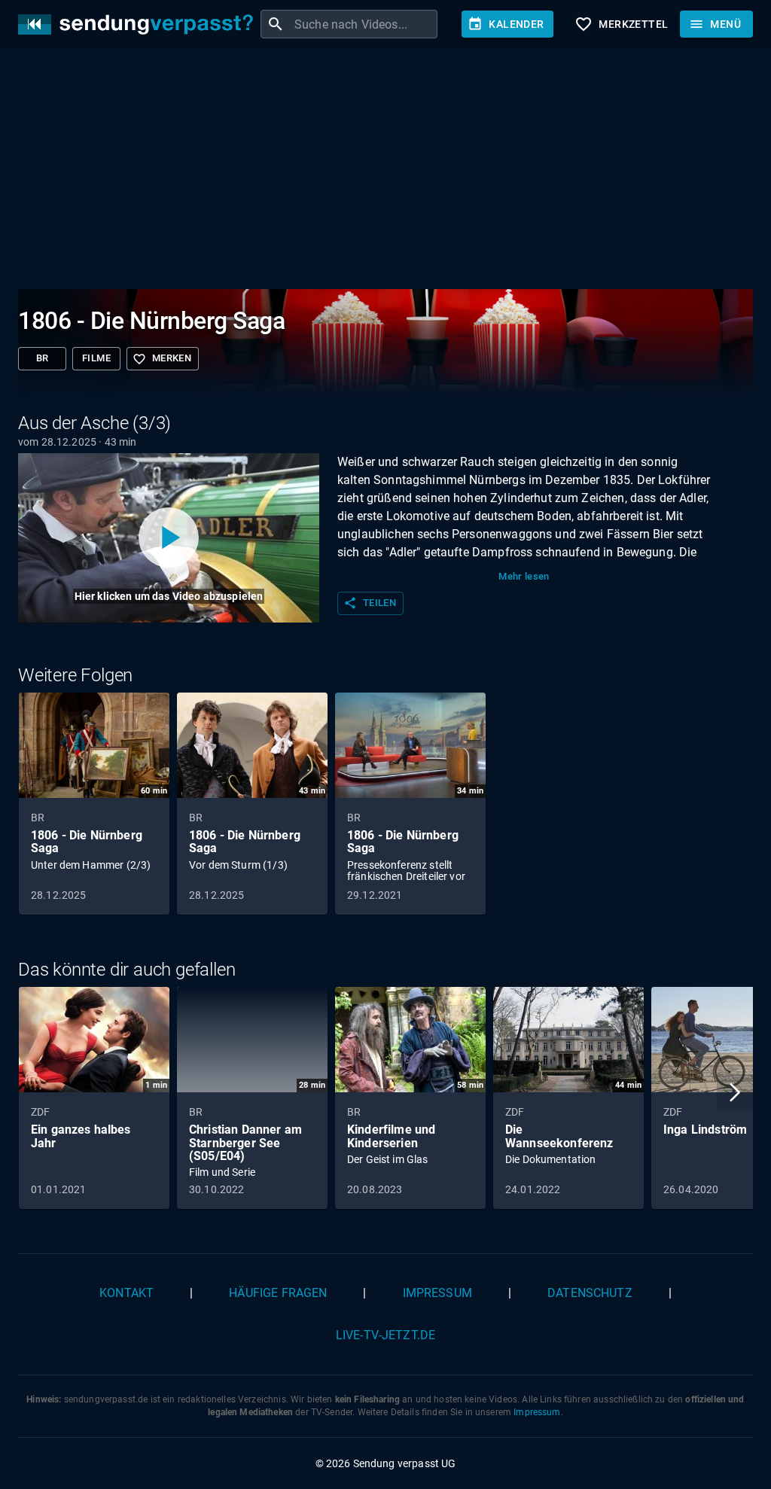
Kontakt (126, 1293)
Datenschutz (589, 1293)
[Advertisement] (385, 171)
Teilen (369, 603)
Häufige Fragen (278, 1293)
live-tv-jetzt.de (385, 1335)
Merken (162, 359)
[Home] (139, 24)
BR (42, 358)
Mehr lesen (524, 576)
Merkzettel (621, 24)
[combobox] (364, 24)
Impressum (437, 1293)
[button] (735, 1092)
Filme (96, 358)
